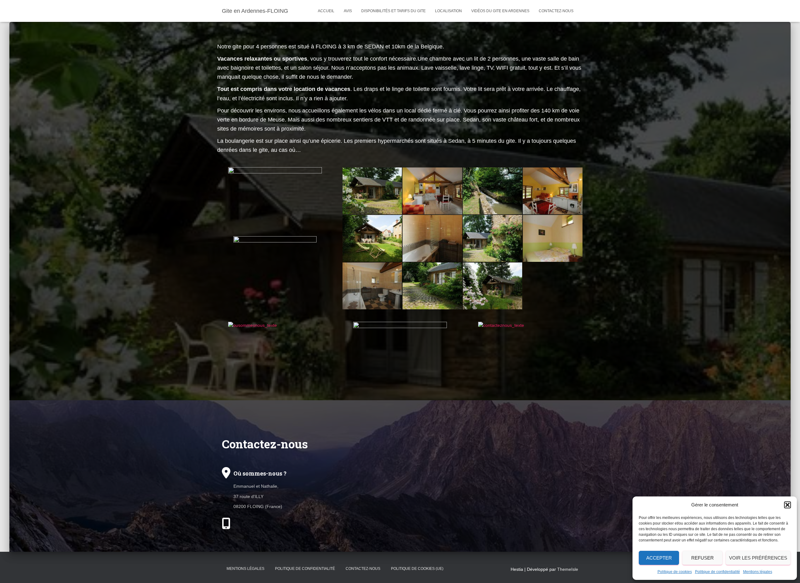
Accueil (326, 11)
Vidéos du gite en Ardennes (500, 11)
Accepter (659, 558)
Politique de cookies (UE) (417, 568)
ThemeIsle (567, 569)
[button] (787, 505)
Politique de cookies (675, 572)
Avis (348, 11)
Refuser (702, 558)
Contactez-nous (556, 11)
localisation (448, 11)
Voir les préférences (758, 558)
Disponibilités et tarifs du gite (393, 11)
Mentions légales (757, 572)
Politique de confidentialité (717, 572)
